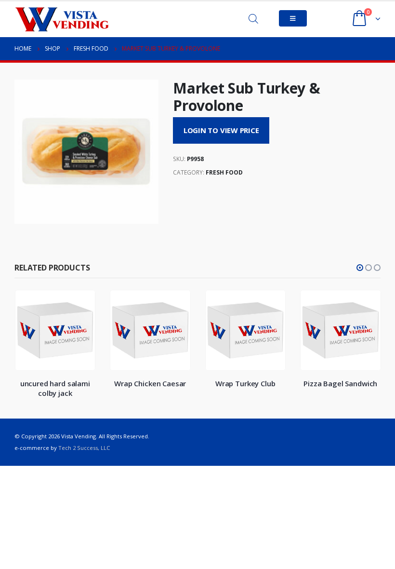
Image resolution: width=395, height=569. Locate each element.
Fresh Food (224, 172)
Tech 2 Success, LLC (84, 447)
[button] (360, 267)
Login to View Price (221, 130)
